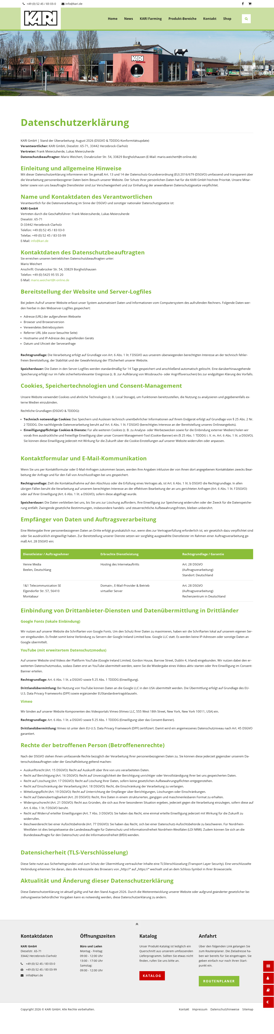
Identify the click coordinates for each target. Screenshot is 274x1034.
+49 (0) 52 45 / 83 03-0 (41, 4)
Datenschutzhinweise (224, 1009)
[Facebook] (242, 4)
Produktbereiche (268, 966)
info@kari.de (73, 4)
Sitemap (247, 1009)
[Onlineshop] (249, 4)
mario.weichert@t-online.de (50, 280)
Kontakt (184, 1009)
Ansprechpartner (268, 978)
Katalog (152, 976)
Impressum (199, 1009)
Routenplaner (219, 981)
